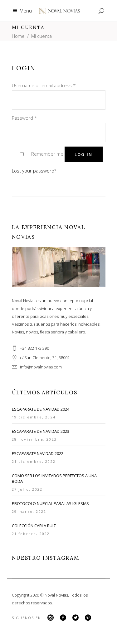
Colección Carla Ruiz (34, 525)
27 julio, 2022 (27, 489)
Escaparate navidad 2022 (37, 453)
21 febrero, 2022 (31, 533)
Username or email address (44, 85)
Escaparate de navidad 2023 (40, 431)
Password (24, 118)
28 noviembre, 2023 (34, 439)
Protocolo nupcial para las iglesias (50, 503)
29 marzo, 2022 (29, 511)
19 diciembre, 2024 (34, 417)
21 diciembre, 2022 (34, 461)
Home (18, 36)
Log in (84, 154)
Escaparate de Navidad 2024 (40, 409)
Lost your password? (34, 171)
